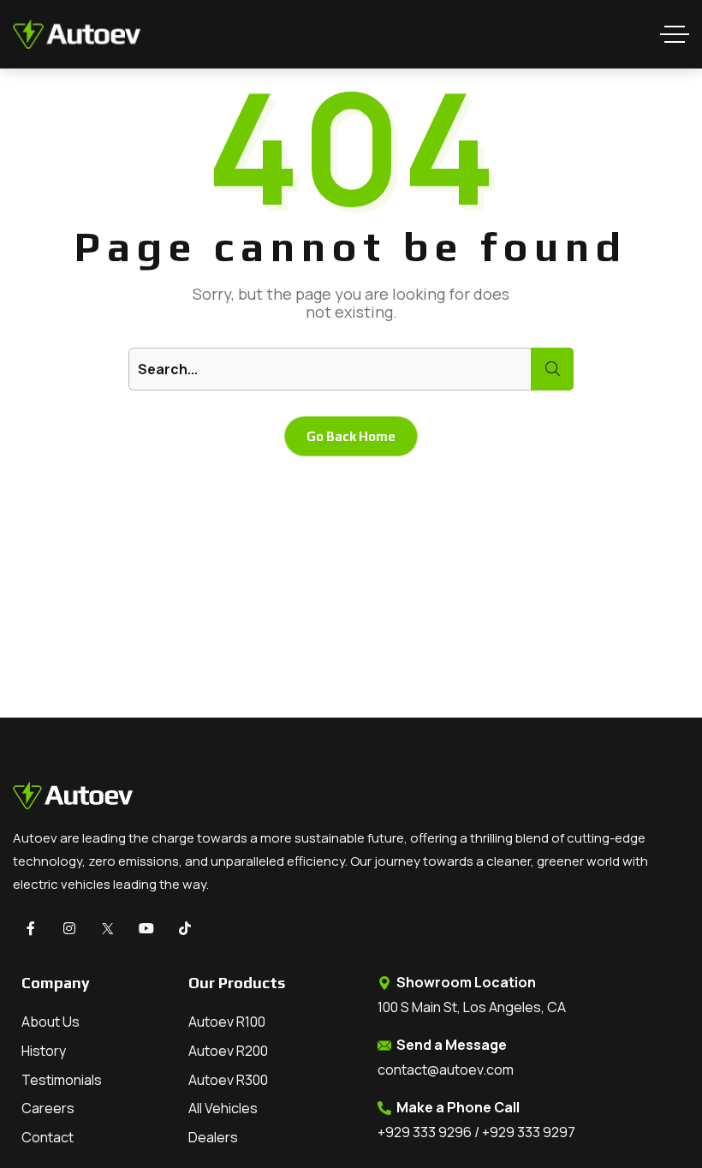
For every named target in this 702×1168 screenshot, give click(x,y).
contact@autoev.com (446, 1069)
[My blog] (76, 34)
